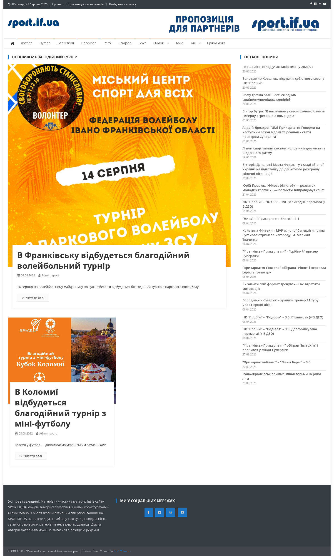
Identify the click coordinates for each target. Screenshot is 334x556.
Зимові (159, 43)
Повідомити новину (122, 4)
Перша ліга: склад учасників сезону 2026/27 (277, 67)
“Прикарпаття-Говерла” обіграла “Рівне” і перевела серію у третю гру (284, 270)
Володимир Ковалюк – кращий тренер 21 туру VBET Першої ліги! (280, 302)
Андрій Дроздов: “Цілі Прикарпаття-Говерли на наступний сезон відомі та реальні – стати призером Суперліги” (281, 132)
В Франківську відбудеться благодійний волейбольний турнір (103, 260)
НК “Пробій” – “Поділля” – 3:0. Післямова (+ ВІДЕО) (282, 317)
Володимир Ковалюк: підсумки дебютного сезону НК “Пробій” (283, 80)
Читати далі (35, 298)
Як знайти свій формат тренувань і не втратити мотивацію (281, 286)
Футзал (45, 43)
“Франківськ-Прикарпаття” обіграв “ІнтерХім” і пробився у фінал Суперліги (280, 347)
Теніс (179, 43)
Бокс (142, 43)
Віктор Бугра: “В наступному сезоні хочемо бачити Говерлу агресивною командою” (283, 113)
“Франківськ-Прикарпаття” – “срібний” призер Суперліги (280, 253)
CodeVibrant (121, 551)
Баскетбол (66, 43)
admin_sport (50, 275)
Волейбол (88, 43)
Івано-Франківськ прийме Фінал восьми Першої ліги (281, 376)
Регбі (107, 43)
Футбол (26, 43)
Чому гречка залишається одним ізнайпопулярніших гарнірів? (269, 97)
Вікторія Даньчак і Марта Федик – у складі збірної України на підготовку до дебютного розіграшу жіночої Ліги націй (283, 169)
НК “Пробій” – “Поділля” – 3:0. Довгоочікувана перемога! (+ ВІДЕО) (279, 331)
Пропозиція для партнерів (86, 4)
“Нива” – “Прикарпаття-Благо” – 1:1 (270, 218)
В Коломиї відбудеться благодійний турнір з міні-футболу (60, 407)
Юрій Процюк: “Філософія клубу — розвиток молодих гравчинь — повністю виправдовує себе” (283, 187)
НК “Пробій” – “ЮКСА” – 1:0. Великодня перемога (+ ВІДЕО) (284, 204)
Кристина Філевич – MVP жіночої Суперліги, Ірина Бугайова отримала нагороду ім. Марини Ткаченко (283, 235)
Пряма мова (216, 43)
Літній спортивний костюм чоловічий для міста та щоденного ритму (283, 150)
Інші (193, 43)
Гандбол (125, 43)
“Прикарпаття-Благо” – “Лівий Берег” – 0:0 (276, 362)
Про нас (57, 4)
